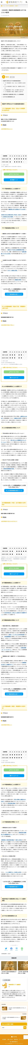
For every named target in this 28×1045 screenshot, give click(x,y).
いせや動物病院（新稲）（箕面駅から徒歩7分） (14, 91)
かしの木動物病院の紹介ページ (14, 490)
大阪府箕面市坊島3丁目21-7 (7, 325)
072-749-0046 (15, 568)
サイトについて (22, 1039)
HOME (15, 1037)
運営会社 (16, 1039)
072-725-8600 (15, 770)
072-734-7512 (15, 174)
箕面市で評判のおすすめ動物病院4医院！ (12, 80)
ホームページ (14, 377)
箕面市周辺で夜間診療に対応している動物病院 (13, 94)
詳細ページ (15, 180)
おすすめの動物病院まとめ (9, 97)
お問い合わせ (10, 1039)
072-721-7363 (15, 372)
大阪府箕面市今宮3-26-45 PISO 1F (9, 521)
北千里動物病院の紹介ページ (14, 694)
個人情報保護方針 (14, 1041)
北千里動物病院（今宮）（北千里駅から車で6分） (14, 90)
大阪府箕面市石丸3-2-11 (6, 129)
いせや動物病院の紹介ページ (14, 886)
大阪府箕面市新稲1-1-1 (6, 725)
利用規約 (4, 1039)
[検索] (24, 1027)
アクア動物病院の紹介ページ (14, 294)
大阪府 (8, 953)
